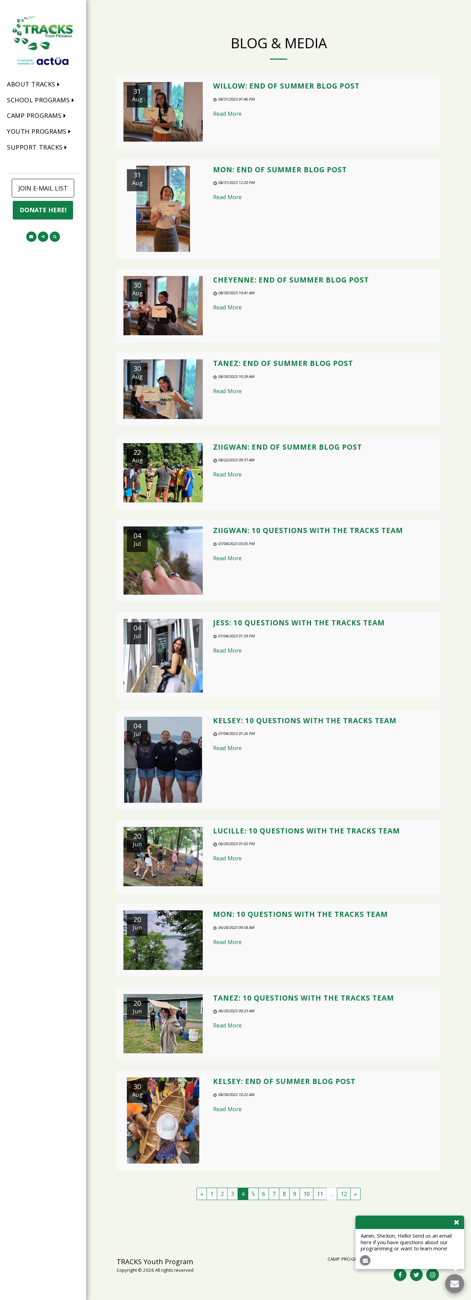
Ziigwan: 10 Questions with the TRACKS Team (308, 530)
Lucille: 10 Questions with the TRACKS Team (306, 831)
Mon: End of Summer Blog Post (280, 169)
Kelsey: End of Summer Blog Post (284, 1081)
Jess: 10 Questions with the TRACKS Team (299, 622)
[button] (35, 85)
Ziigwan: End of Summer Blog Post (287, 447)
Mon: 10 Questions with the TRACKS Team (300, 914)
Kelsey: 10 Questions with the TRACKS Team (305, 720)
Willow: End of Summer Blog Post (286, 86)
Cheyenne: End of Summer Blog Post (291, 280)
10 (306, 1194)
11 (320, 1194)
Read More (227, 113)
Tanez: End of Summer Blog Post (283, 363)
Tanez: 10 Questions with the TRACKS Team (303, 998)
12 (344, 1194)
